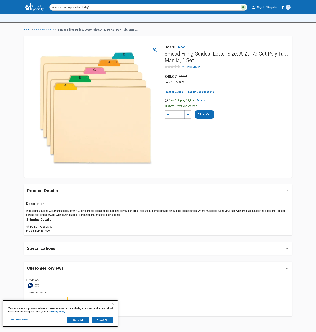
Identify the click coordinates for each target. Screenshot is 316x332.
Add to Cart (204, 114)
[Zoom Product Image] (155, 50)
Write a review (193, 67)
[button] (264, 7)
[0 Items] (283, 7)
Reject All (78, 320)
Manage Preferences (18, 320)
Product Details (174, 91)
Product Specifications (200, 91)
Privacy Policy (57, 311)
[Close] (112, 303)
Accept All (102, 320)
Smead (181, 47)
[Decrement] (168, 114)
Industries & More (44, 29)
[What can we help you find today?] (243, 7)
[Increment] (187, 114)
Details (201, 100)
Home (27, 29)
